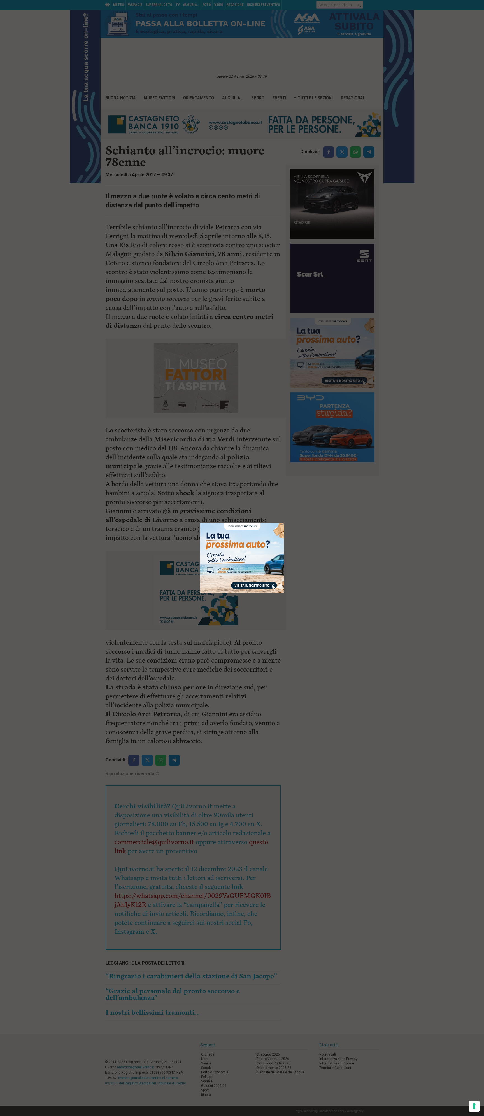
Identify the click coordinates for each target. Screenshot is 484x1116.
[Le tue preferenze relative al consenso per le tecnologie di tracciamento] (474, 1106)
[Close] (284, 523)
